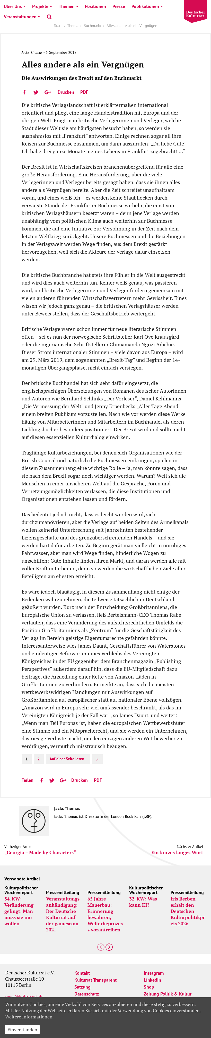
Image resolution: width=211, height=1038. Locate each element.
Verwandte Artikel (22, 879)
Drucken (66, 92)
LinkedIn (152, 980)
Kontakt (82, 973)
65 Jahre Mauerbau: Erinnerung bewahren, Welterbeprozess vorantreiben (105, 914)
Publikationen (145, 6)
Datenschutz (86, 994)
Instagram (154, 973)
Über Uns (13, 6)
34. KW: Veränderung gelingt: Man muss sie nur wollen (18, 911)
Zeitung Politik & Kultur (167, 994)
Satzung (82, 987)
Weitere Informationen (28, 1017)
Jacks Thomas (32, 52)
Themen (67, 6)
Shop (149, 987)
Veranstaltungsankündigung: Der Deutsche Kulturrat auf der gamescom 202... (63, 914)
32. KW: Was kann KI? (143, 902)
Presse (118, 6)
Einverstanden (22, 1029)
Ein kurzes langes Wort (177, 852)
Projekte (40, 6)
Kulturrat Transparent (95, 980)
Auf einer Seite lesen (67, 759)
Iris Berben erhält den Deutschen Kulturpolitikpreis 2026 (188, 911)
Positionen (95, 6)
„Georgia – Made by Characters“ (40, 852)
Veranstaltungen (20, 17)
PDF (84, 92)
